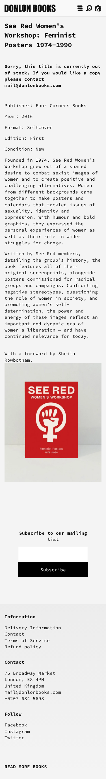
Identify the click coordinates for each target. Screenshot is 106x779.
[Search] (89, 8)
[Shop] (80, 8)
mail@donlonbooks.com (33, 692)
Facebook (16, 725)
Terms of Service (27, 640)
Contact (14, 634)
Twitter (14, 737)
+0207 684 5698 (24, 698)
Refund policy (23, 646)
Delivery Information (33, 627)
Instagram (17, 731)
